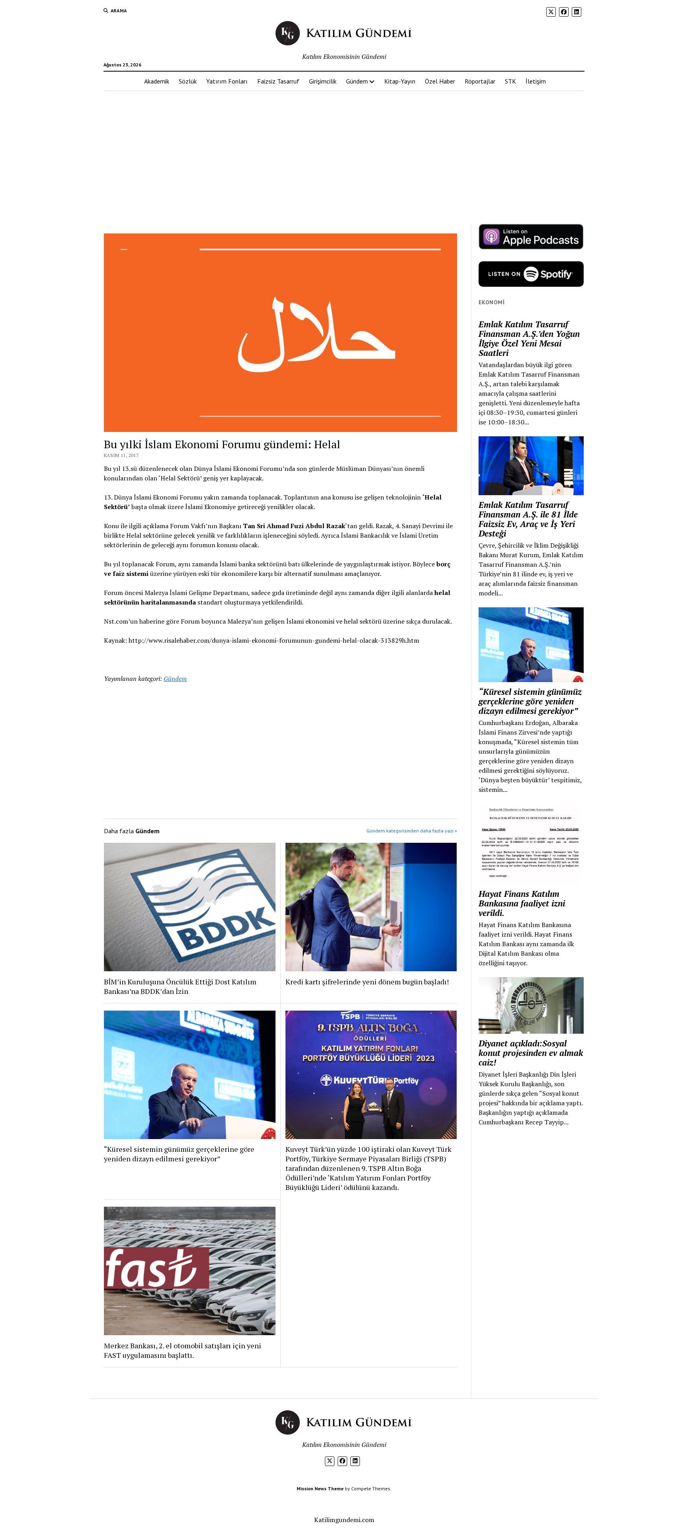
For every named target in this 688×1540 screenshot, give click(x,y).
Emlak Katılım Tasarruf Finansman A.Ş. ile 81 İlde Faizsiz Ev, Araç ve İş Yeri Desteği (528, 519)
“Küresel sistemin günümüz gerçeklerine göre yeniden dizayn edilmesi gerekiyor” (179, 1153)
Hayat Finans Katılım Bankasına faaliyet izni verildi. (522, 903)
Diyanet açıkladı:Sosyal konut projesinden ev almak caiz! (531, 1052)
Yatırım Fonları (227, 81)
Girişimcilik (322, 81)
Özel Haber (440, 81)
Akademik (156, 81)
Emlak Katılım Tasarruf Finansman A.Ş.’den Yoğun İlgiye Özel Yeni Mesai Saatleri (529, 338)
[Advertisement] (344, 154)
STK (510, 81)
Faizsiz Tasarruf (278, 81)
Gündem (357, 81)
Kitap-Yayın (399, 81)
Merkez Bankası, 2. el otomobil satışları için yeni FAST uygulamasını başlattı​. (182, 1350)
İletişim (536, 81)
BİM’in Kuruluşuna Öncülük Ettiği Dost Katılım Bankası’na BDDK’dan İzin (180, 986)
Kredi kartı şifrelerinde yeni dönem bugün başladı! (367, 981)
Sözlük (188, 81)
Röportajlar (480, 81)
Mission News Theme (320, 1488)
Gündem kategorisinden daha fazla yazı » (411, 831)
